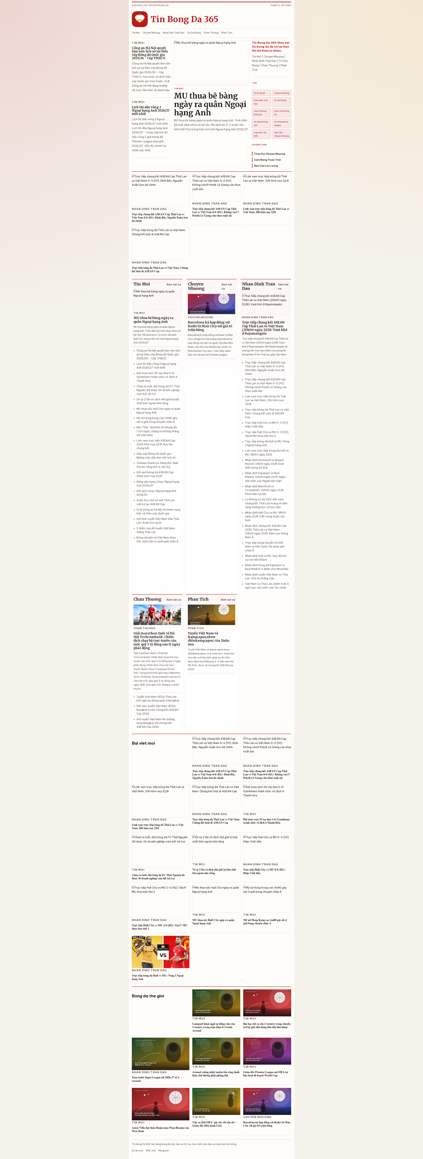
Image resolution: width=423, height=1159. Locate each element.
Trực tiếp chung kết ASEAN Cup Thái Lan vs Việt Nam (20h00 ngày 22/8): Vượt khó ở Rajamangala (264, 327)
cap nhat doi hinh (260, 134)
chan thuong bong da (260, 113)
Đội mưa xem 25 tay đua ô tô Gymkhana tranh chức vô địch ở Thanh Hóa (156, 376)
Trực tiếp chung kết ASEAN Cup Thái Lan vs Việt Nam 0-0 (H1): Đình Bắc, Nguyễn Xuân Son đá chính (160, 217)
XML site (151, 1150)
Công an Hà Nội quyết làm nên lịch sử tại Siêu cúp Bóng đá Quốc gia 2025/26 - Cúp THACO (150, 53)
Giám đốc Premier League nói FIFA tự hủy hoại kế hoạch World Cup (265, 1073)
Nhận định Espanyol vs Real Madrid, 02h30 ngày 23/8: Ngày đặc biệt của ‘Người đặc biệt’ (265, 476)
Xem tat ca (173, 284)
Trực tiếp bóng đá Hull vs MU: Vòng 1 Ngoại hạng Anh (158, 977)
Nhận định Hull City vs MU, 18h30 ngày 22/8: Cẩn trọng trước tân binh (265, 516)
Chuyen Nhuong (151, 32)
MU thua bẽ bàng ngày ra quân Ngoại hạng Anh (210, 104)
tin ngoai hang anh (261, 123)
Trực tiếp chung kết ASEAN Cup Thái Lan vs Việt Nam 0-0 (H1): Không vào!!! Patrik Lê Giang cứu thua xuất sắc (215, 212)
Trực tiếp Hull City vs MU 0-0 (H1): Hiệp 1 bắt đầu (264, 871)
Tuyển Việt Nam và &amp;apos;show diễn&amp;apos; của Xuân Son (208, 638)
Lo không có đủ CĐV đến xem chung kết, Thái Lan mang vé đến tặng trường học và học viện (266, 503)
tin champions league (281, 123)
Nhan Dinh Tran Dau (173, 32)
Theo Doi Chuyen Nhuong (269, 153)
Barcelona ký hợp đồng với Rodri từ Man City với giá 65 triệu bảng (210, 326)
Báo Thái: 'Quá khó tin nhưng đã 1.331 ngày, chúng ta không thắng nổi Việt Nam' (157, 431)
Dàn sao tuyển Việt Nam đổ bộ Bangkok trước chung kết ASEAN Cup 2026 (157, 709)
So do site (137, 1150)
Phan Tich (226, 32)
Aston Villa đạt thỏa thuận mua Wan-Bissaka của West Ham (160, 1129)
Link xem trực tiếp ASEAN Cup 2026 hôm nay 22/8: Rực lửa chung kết (155, 444)
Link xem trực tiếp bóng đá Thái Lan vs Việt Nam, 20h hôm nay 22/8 (266, 210)
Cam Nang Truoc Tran (267, 159)
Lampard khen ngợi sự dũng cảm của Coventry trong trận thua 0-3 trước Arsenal (213, 1027)
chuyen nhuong (281, 93)
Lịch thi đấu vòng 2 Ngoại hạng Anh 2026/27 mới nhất (151, 110)
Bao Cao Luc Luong (266, 165)
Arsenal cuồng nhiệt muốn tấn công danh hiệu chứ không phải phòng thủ (215, 1073)
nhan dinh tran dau (261, 102)
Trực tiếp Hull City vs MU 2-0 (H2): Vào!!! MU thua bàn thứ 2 (159, 927)
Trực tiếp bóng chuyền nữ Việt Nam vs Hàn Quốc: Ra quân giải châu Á (264, 546)
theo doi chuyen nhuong (281, 134)
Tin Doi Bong (194, 32)
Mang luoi (163, 1150)
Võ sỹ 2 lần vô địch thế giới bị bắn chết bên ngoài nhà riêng (214, 871)
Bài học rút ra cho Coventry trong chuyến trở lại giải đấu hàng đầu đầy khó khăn (266, 1025)
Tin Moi (136, 32)
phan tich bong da (281, 113)
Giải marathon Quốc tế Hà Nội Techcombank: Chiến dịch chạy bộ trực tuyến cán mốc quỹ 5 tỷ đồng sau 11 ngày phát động (157, 640)
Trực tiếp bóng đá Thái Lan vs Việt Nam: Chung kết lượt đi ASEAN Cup (160, 269)
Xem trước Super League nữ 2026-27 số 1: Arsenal (156, 1079)
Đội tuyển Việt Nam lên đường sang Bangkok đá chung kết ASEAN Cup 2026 (155, 723)
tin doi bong (280, 100)
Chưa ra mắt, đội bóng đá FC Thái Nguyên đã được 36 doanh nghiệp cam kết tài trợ (158, 390)
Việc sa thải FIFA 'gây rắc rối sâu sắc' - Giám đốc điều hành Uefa (214, 1124)
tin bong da (259, 93)
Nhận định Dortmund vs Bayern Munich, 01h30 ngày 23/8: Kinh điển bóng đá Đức (264, 463)
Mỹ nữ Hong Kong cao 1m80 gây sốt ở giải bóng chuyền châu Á (265, 921)
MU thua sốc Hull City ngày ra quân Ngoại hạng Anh (213, 921)
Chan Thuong (211, 32)
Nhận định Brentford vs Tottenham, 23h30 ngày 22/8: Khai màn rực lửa (264, 490)
